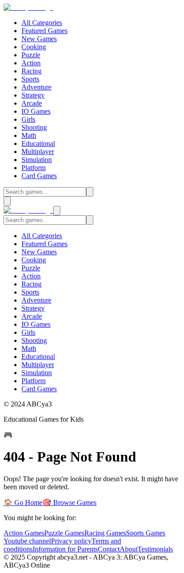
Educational (38, 143)
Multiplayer (37, 151)
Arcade (31, 103)
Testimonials (155, 549)
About (129, 549)
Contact (109, 549)
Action (31, 63)
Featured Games (44, 30)
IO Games (35, 111)
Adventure (36, 87)
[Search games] (89, 192)
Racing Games (105, 533)
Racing (31, 71)
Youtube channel (27, 541)
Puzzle (30, 55)
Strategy (33, 95)
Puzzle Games (64, 533)
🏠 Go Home (23, 502)
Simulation (36, 159)
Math (28, 135)
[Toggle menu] (7, 201)
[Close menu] (56, 210)
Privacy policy (71, 541)
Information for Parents (65, 549)
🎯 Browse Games (69, 502)
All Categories (41, 22)
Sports (30, 79)
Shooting (34, 127)
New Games (39, 39)
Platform (33, 167)
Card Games (39, 176)
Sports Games (145, 533)
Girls (28, 119)
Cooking (33, 47)
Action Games (24, 533)
